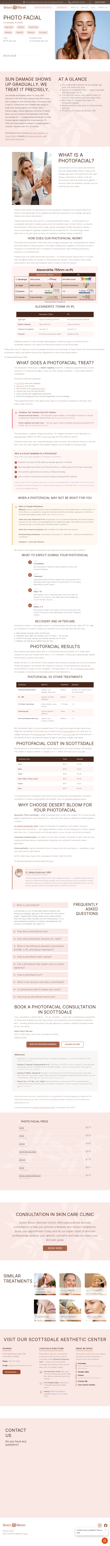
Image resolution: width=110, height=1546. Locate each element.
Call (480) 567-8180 (72, 1044)
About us (75, 7)
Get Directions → (11, 1372)
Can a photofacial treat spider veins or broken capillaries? (39, 966)
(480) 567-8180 (20, 1037)
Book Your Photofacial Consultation (43, 1044)
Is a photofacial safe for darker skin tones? (39, 989)
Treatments (62, 7)
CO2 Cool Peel (49, 437)
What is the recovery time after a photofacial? (40, 982)
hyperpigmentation (38, 388)
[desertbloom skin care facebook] (105, 1525)
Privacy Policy (8, 1530)
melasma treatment (57, 514)
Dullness (21, 27)
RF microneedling (67, 731)
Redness (20, 32)
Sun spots (20, 383)
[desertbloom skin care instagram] (99, 1525)
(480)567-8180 (78, 2)
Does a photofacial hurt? (29, 974)
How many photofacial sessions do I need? (39, 938)
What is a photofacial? (28, 905)
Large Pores (33, 27)
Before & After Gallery (86, 669)
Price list (85, 7)
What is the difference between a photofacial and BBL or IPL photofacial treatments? (39, 948)
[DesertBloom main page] (14, 7)
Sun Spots (43, 32)
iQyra (26, 1534)
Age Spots (9, 27)
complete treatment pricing (75, 799)
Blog (93, 7)
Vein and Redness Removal (64, 418)
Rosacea (31, 32)
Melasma (8, 32)
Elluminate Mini (20, 437)
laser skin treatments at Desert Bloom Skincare (35, 861)
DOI (86, 1067)
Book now (100, 2)
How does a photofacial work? (32, 931)
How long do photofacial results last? (36, 996)
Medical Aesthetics (43, 7)
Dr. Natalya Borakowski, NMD (26, 826)
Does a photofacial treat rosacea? (34, 956)
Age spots (20, 386)
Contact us (102, 7)
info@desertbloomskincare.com (20, 1365)
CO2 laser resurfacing (34, 136)
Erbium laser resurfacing (14, 139)
